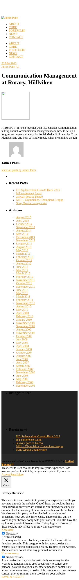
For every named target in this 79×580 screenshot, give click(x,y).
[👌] (17, 405)
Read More (17, 474)
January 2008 (24, 349)
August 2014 (23, 230)
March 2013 (23, 253)
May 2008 (22, 342)
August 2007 (23, 355)
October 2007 (24, 352)
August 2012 (23, 263)
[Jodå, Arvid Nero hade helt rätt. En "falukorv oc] (52, 415)
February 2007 (24, 369)
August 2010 (23, 306)
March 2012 (23, 273)
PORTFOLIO (17, 50)
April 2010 (22, 313)
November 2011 (25, 280)
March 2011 (23, 296)
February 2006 (24, 382)
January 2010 (24, 319)
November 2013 (25, 240)
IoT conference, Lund (29, 193)
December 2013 (25, 237)
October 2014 (24, 223)
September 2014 (25, 227)
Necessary (12, 533)
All (17, 66)
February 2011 (24, 299)
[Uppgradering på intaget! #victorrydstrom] (17, 415)
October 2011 (24, 283)
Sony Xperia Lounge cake (31, 203)
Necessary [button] (7, 529)
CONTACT (16, 56)
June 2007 (22, 359)
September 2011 (25, 286)
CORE (13, 46)
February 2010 (24, 316)
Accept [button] (5, 474)
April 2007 (22, 362)
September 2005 (25, 385)
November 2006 (25, 372)
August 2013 (23, 247)
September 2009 (25, 326)
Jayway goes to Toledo (29, 196)
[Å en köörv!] (34, 415)
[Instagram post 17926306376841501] (34, 405)
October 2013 (24, 243)
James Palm (8, 66)
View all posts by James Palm (18, 170)
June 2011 (22, 289)
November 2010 (25, 303)
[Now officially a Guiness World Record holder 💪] (70, 405)
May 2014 (22, 233)
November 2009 (25, 322)
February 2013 (24, 256)
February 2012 (24, 276)
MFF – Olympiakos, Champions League (39, 199)
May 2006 (22, 379)
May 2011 (22, 293)
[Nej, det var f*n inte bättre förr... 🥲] (52, 405)
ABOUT (14, 43)
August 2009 (23, 329)
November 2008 (25, 332)
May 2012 (22, 270)
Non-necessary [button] (10, 553)
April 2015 (22, 220)
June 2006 (22, 375)
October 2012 (24, 260)
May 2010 (22, 309)
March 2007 (23, 365)
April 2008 (22, 346)
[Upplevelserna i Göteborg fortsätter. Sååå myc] (70, 415)
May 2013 (22, 250)
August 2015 (23, 217)
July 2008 (22, 339)
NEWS (13, 53)
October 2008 (24, 336)
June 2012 (22, 266)
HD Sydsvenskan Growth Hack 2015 (38, 190)
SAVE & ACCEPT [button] (12, 576)
